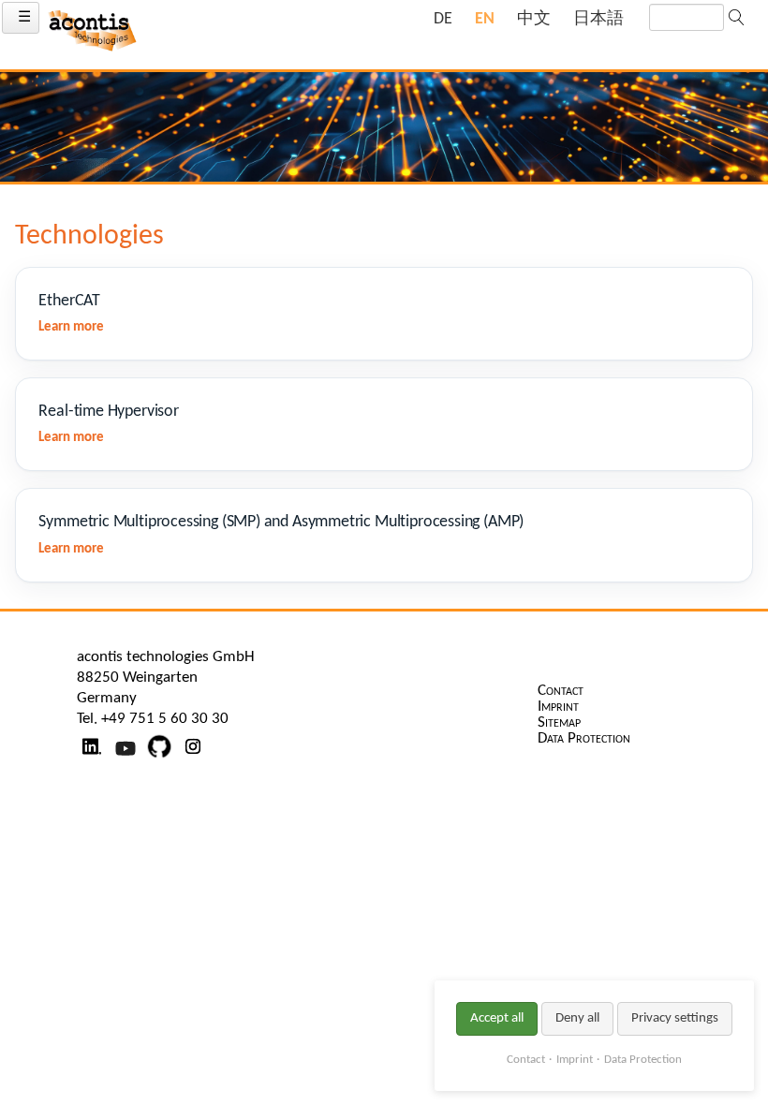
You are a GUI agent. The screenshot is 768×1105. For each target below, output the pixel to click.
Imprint (574, 1059)
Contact (526, 1059)
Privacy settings (674, 1018)
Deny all (577, 1018)
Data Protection (643, 1059)
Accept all (497, 1018)
